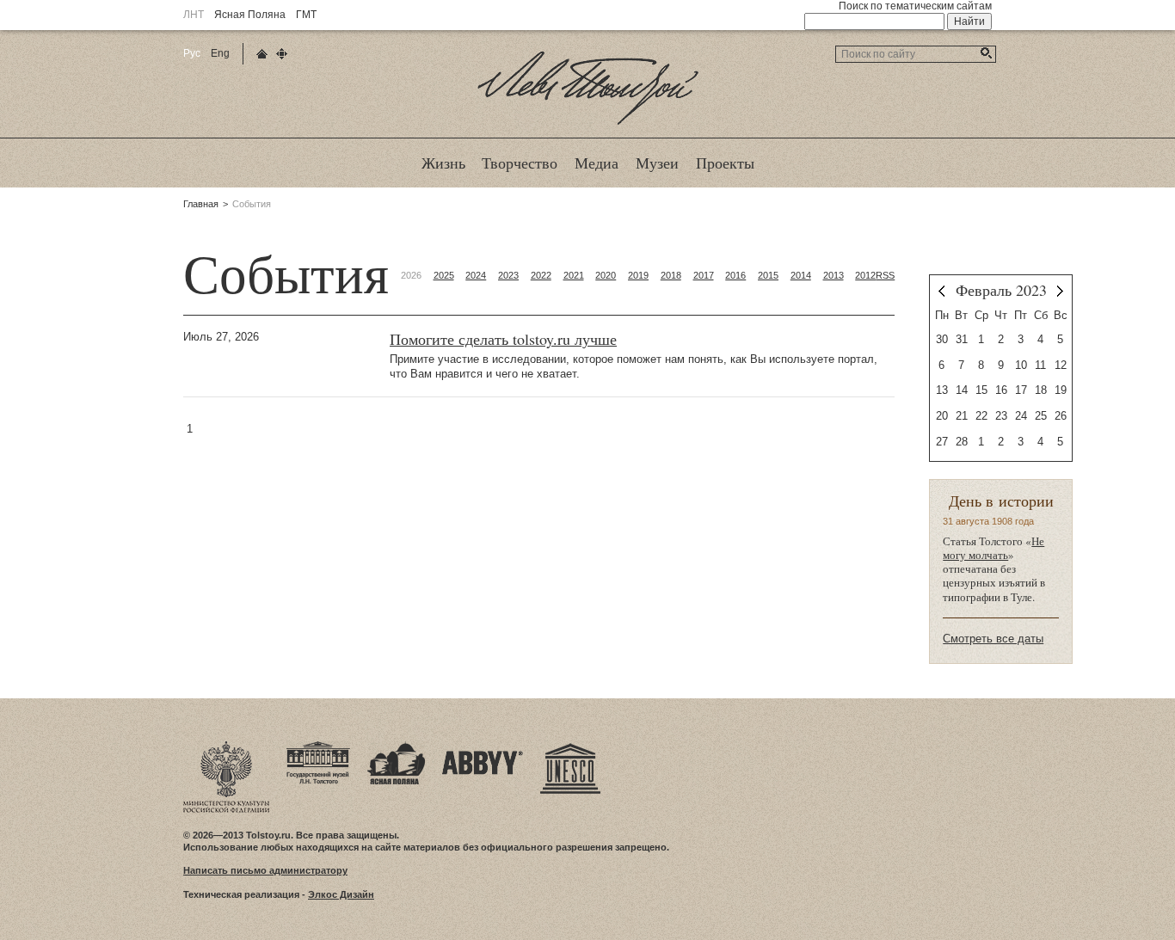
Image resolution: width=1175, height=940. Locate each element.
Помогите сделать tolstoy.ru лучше (503, 339)
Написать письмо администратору (265, 870)
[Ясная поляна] (396, 746)
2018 (671, 275)
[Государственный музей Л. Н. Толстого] (318, 746)
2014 (801, 275)
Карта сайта (282, 54)
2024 (475, 275)
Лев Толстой (587, 124)
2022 (541, 275)
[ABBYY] (482, 746)
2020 (605, 275)
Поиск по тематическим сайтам (915, 6)
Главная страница (262, 54)
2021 (573, 275)
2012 (865, 275)
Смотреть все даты (993, 638)
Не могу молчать (993, 547)
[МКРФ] (226, 746)
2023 (508, 275)
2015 (768, 275)
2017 (703, 275)
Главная (200, 204)
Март (1060, 291)
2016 (735, 275)
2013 (833, 275)
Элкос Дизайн (341, 894)
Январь (941, 291)
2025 (444, 275)
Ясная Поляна (250, 15)
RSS (885, 275)
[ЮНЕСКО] (570, 746)
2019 (638, 275)
